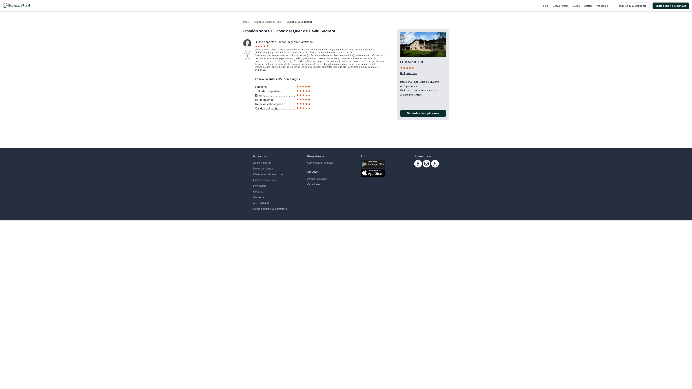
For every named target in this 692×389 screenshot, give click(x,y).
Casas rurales (561, 5)
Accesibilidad (261, 203)
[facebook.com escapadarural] (418, 166)
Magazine (602, 5)
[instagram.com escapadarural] (426, 166)
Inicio (545, 5)
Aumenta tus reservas (320, 162)
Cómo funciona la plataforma (270, 208)
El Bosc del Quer (286, 31)
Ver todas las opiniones (423, 113)
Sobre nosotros (262, 162)
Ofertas (588, 5)
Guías (576, 5)
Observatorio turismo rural (268, 174)
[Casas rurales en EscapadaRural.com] (16, 5)
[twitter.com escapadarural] (435, 166)
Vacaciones (314, 184)
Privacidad (259, 185)
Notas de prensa (263, 168)
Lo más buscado (317, 178)
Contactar (259, 197)
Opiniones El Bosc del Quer (268, 22)
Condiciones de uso (264, 180)
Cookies (258, 191)
